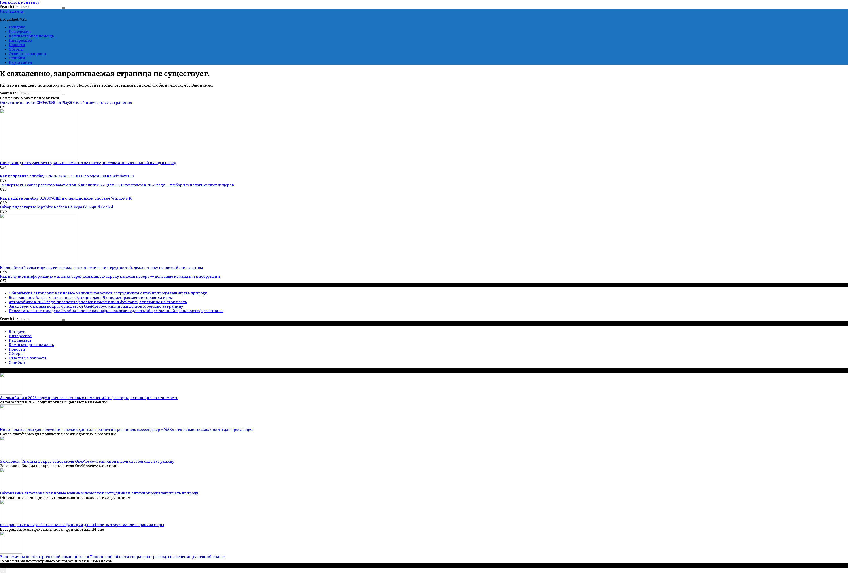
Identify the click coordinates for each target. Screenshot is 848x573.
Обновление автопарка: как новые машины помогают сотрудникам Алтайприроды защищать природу (108, 293)
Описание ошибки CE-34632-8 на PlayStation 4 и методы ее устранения (66, 102)
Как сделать (20, 31)
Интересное (20, 40)
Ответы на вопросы (27, 53)
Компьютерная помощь (31, 36)
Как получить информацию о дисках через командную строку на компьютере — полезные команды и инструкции (110, 276)
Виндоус (17, 27)
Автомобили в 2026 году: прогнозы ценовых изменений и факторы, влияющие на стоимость (98, 302)
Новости (17, 45)
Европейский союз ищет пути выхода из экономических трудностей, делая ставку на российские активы (101, 267)
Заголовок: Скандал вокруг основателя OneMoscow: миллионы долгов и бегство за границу (96, 306)
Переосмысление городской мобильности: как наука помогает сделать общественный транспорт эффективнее (116, 311)
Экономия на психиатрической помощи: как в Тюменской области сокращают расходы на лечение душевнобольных (113, 556)
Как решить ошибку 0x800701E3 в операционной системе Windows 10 (66, 198)
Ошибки (17, 58)
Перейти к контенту (19, 2)
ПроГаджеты (12, 11)
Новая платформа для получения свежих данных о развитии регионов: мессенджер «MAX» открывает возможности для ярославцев (126, 429)
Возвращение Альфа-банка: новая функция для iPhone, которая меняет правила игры (91, 297)
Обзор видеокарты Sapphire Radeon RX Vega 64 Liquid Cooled (56, 207)
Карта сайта (20, 62)
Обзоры (16, 49)
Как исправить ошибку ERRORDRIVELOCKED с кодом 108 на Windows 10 (67, 176)
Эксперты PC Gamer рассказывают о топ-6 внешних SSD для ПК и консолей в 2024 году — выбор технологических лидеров (117, 185)
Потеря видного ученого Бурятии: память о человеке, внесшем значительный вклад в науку (88, 163)
